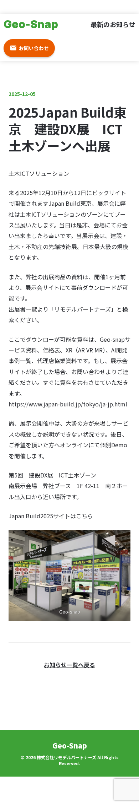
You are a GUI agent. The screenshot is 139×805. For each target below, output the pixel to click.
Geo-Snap (31, 24)
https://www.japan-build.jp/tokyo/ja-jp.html (68, 404)
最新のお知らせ (113, 24)
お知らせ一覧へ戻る (69, 664)
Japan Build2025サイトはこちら (51, 516)
